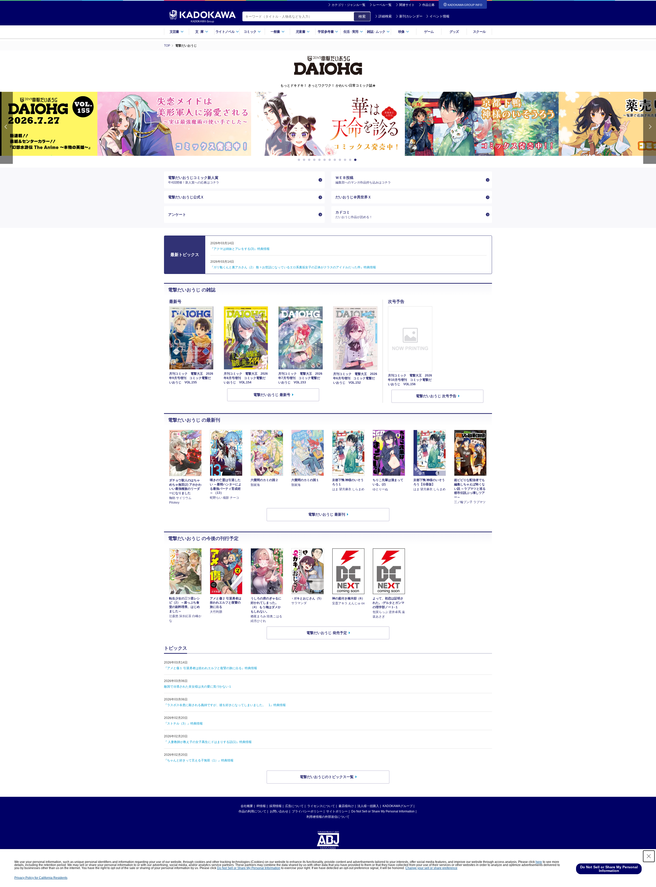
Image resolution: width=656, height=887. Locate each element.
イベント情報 (439, 16)
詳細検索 (385, 16)
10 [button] (346, 160)
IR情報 (261, 806)
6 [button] (325, 160)
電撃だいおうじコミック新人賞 (193, 180)
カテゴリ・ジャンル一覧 (348, 5)
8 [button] (336, 160)
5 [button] (320, 160)
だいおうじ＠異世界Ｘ (353, 197)
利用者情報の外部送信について (328, 817)
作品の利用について (252, 811)
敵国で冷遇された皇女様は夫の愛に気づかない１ (198, 686)
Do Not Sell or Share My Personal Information (383, 811)
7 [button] (331, 160)
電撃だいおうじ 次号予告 (436, 396)
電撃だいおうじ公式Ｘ (186, 197)
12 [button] (356, 160)
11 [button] (351, 160)
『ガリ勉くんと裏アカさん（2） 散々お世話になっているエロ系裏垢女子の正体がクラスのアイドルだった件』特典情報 (293, 267)
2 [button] (305, 160)
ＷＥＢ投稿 (363, 180)
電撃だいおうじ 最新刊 (326, 514)
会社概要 (247, 806)
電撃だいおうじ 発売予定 (326, 633)
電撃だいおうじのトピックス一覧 (327, 777)
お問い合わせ (279, 811)
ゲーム (429, 32)
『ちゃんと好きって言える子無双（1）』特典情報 (198, 760)
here (539, 861)
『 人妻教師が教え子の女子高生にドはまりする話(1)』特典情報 (208, 742)
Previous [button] (6, 128)
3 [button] (310, 160)
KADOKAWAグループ (398, 806)
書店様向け (346, 806)
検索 (362, 16)
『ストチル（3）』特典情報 (183, 723)
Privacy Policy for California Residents (40, 878)
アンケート (177, 214)
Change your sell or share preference (431, 868)
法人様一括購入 (368, 806)
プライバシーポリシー (307, 811)
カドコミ (353, 214)
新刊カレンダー (411, 16)
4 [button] (315, 160)
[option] (174, 124)
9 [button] (341, 160)
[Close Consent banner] (648, 856)
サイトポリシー (337, 811)
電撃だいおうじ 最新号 (271, 395)
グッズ (454, 32)
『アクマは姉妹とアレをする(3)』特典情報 (240, 249)
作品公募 (428, 5)
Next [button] (649, 128)
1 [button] (300, 160)
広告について (294, 806)
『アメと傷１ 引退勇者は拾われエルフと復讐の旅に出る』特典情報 (210, 668)
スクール (479, 32)
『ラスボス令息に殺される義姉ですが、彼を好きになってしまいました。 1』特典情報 (225, 705)
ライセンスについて (321, 806)
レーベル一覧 (382, 5)
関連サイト (407, 5)
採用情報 (275, 806)
